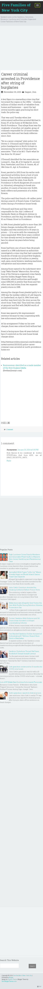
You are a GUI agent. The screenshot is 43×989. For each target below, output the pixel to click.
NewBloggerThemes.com (9, 981)
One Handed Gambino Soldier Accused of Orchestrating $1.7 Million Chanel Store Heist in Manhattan (25, 636)
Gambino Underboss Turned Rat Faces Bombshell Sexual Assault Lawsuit (24, 652)
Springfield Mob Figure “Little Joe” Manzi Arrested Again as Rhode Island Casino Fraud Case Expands (25, 574)
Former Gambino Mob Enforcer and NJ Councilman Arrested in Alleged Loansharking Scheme (24, 620)
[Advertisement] (21, 48)
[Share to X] (6, 423)
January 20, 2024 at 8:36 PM (28, 450)
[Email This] (2, 423)
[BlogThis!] (4, 423)
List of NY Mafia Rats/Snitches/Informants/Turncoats (21, 682)
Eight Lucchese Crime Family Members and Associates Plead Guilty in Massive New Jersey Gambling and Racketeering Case (24, 557)
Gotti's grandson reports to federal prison (25, 693)
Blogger (11, 977)
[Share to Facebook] (9, 423)
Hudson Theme (12, 979)
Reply (9, 461)
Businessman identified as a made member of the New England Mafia (22, 366)
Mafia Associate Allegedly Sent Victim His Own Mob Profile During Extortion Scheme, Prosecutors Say (26, 605)
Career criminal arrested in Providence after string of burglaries (20, 81)
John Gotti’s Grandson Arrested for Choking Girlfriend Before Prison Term (24, 588)
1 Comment (9, 429)
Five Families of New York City (16, 7)
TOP (39, 986)
